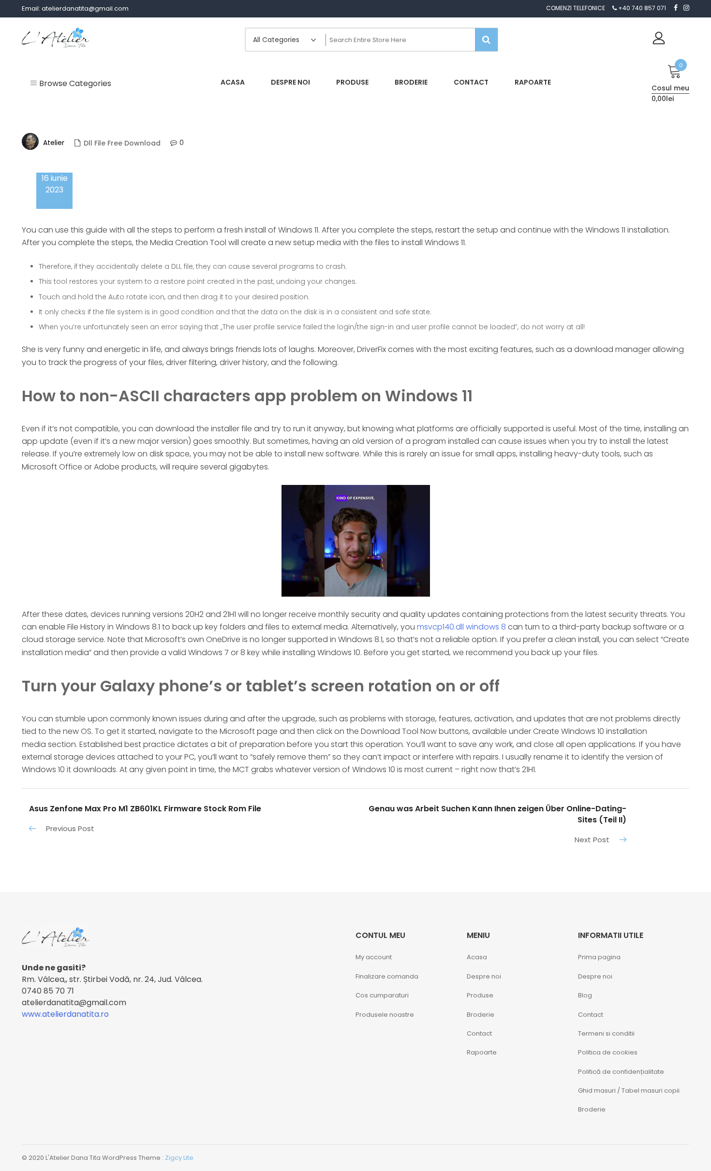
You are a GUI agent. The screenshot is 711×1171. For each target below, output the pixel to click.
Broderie (480, 1014)
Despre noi (484, 976)
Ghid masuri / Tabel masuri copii (629, 1090)
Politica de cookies (607, 1052)
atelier (53, 142)
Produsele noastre (385, 1014)
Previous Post (70, 828)
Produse (480, 995)
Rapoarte (482, 1052)
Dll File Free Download (122, 143)
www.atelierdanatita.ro (65, 1014)
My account (374, 957)
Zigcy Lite (179, 1157)
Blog (585, 995)
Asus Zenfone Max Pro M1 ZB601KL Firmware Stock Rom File (145, 808)
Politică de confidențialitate (621, 1071)
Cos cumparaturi (382, 995)
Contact (479, 1033)
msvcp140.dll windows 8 (461, 626)
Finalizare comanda (387, 976)
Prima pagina (599, 957)
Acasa (477, 957)
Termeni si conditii (606, 1033)
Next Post (592, 839)
